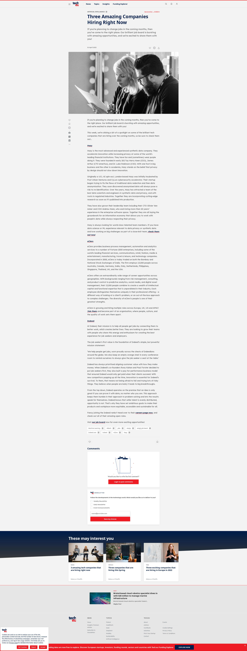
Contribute (147, 628)
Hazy (89, 145)
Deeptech (109, 631)
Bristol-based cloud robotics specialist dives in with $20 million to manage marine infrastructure (135, 596)
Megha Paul (117, 604)
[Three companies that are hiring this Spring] (123, 552)
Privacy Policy (167, 631)
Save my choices (110, 519)
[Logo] (76, 4)
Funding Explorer (120, 4)
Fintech (108, 622)
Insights (106, 4)
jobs (119, 428)
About (146, 622)
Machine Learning (94, 428)
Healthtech (109, 625)
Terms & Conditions (169, 633)
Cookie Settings (168, 628)
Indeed (90, 321)
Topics (96, 4)
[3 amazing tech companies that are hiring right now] (86, 552)
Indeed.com (92, 432)
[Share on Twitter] (69, 137)
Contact (146, 636)
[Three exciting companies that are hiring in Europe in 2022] (161, 552)
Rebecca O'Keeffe (76, 579)
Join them (92, 311)
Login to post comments (123, 482)
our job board (98, 422)
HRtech (109, 428)
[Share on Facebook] (69, 133)
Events (165, 622)
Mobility (108, 633)
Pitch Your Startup (149, 633)
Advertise (147, 631)
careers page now (144, 412)
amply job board (142, 428)
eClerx (90, 241)
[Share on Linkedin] (69, 141)
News (88, 4)
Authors (146, 625)
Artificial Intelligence (96, 12)
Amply (129, 428)
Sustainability (110, 636)
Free (147, 565)
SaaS (107, 628)
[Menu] (69, 4)
